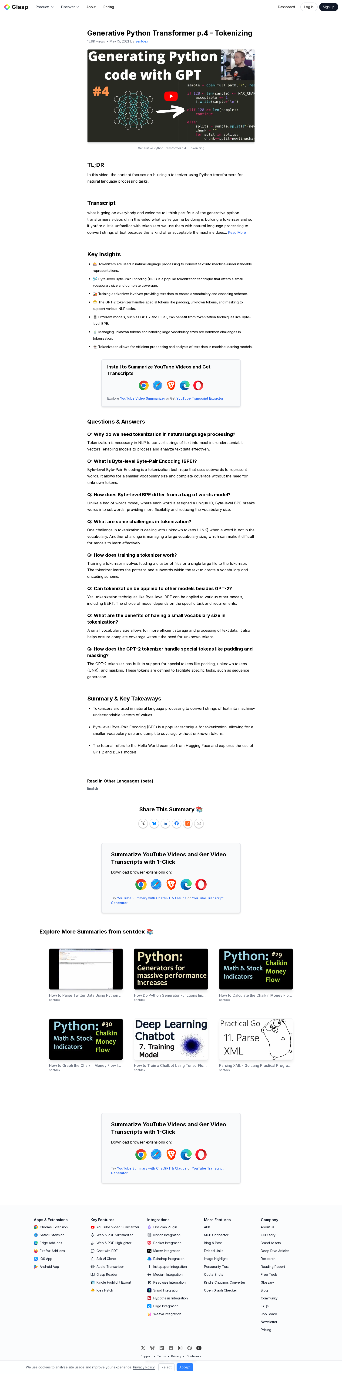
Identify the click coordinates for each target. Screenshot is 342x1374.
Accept (185, 1367)
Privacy (176, 1356)
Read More (237, 232)
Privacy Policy (144, 1367)
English (92, 788)
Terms (161, 1356)
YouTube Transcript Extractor (199, 398)
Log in (309, 7)
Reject (166, 1367)
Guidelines (194, 1356)
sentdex (142, 41)
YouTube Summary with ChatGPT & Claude (152, 898)
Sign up (329, 7)
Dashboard (286, 7)
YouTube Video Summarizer (142, 398)
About (91, 7)
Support (146, 1356)
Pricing (109, 7)
